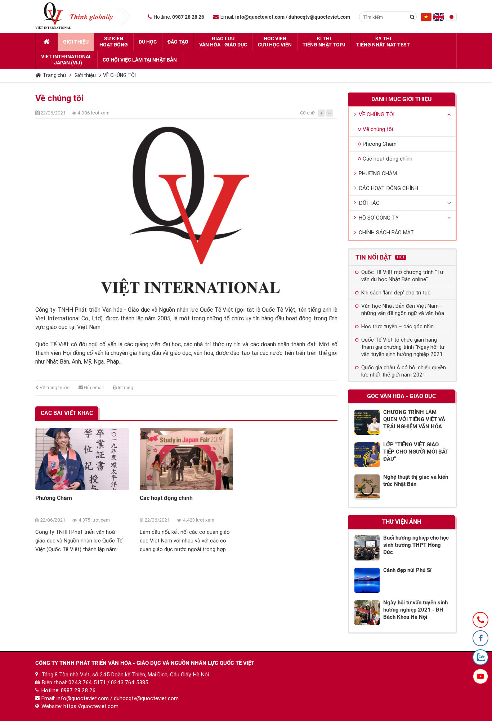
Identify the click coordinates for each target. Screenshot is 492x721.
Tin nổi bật (379, 257)
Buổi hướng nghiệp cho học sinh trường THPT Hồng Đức (416, 545)
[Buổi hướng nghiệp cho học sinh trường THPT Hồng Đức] (367, 547)
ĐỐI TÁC (369, 203)
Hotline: (179, 17)
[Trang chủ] (47, 42)
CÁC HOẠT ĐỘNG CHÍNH (388, 188)
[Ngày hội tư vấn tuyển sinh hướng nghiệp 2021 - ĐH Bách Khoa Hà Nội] (367, 612)
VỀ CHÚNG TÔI (119, 75)
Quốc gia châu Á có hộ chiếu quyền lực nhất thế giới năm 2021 (403, 371)
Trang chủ (54, 75)
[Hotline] (481, 620)
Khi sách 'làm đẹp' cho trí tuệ (395, 292)
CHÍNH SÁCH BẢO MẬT (386, 232)
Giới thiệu (85, 75)
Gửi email (93, 387)
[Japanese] (451, 19)
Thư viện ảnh (401, 521)
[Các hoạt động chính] (186, 459)
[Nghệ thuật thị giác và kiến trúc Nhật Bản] (367, 487)
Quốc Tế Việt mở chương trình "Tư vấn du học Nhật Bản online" (402, 276)
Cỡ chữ (307, 113)
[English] (438, 19)
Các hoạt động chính (166, 498)
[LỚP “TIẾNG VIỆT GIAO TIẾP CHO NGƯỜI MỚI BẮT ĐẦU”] (367, 454)
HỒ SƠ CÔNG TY (379, 218)
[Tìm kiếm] (412, 17)
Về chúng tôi (378, 129)
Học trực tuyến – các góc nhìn (397, 326)
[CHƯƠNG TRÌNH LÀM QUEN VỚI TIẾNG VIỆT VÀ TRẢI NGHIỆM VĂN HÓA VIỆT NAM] (367, 422)
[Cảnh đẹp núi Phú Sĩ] (367, 580)
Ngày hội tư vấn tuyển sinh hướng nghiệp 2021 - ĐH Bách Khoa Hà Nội (415, 609)
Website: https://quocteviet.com (79, 706)
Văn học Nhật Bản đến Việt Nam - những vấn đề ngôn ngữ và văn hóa (402, 309)
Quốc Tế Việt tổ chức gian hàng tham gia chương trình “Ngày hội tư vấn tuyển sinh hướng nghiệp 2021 (402, 347)
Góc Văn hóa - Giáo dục (401, 396)
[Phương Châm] (82, 459)
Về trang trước (54, 387)
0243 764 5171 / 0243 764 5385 (108, 682)
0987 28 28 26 (78, 690)
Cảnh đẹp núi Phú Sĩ (407, 570)
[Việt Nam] (426, 19)
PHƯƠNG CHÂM (378, 173)
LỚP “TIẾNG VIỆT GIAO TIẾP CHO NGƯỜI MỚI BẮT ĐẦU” (415, 451)
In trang (125, 387)
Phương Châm (53, 498)
